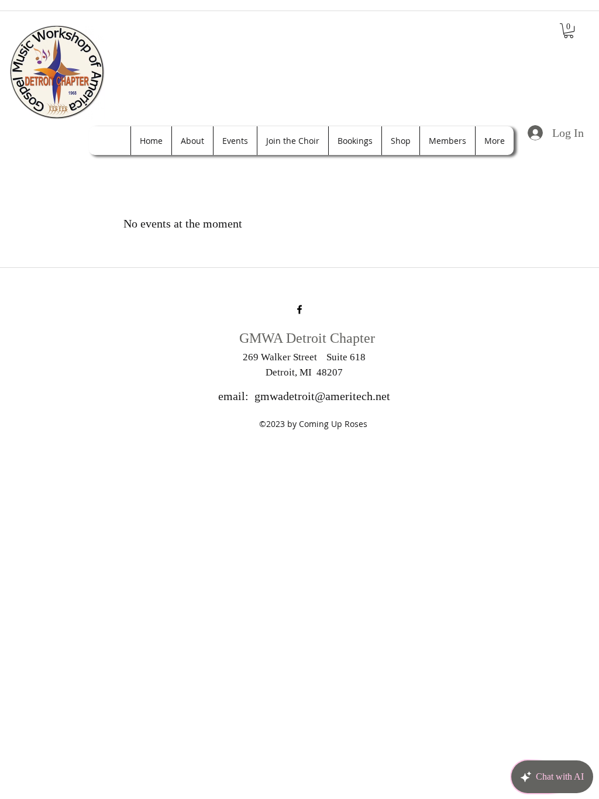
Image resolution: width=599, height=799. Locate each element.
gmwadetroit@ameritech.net (322, 396)
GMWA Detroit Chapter (307, 338)
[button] (568, 30)
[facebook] (299, 309)
